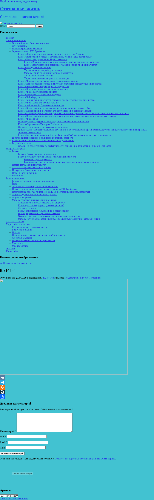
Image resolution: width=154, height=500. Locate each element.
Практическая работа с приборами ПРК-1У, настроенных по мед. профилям (51, 192)
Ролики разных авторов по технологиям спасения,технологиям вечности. (62, 162)
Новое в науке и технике (24, 173)
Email (3, 442)
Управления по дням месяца (38, 75)
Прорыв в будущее (15, 148)
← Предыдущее (8, 263)
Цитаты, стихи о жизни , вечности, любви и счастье (39, 235)
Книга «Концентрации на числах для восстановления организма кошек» (55, 110)
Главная (10, 37)
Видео (15, 151)
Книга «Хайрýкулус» (29, 97)
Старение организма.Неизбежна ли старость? (41, 202)
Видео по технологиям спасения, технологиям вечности (47, 156)
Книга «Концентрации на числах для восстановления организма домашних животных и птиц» (67, 116)
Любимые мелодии (22, 237)
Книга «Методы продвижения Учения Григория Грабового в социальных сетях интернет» (64, 135)
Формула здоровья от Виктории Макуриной (34, 194)
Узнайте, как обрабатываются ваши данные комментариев (85, 458)
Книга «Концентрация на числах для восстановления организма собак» (55, 108)
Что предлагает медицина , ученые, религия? (41, 205)
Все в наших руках (15, 178)
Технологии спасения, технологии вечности (35, 186)
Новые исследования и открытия (29, 165)
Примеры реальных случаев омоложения (39, 213)
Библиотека (18, 175)
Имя (3, 436)
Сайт (2, 447)
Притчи (16, 232)
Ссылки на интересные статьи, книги (31, 167)
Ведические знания (22, 229)
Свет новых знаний (16, 40)
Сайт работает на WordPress (14, 498)
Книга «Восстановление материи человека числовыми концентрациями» (62, 62)
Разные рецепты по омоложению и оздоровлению (43, 210)
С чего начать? (19, 46)
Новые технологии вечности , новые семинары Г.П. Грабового (44, 189)
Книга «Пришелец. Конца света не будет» (39, 94)
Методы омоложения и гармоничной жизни (34, 200)
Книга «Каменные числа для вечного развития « (43, 89)
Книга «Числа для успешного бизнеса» (38, 92)
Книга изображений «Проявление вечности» (41, 105)
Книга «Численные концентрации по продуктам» (43, 86)
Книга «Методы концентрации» (34, 67)
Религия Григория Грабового (27, 48)
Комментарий (8, 431)
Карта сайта (12, 251)
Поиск (3, 26)
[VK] (77, 377)
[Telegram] (77, 382)
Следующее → (24, 263)
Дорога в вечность (27, 208)
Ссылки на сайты (15, 221)
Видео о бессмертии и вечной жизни (37, 154)
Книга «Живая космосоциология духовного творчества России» (51, 54)
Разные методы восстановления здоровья (33, 181)
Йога (14, 183)
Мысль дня (17, 243)
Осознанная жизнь (20, 8)
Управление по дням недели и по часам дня (46, 78)
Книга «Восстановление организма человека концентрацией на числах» (61, 65)
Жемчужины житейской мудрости (29, 227)
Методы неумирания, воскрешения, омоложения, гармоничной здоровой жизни (59, 219)
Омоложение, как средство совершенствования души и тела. (49, 216)
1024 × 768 (48, 277)
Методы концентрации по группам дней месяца (48, 73)
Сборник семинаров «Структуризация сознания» (43, 127)
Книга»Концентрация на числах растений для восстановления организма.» (56, 100)
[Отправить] (77, 396)
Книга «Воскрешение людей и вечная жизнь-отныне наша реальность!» (55, 56)
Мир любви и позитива (18, 224)
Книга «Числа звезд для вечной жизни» (38, 102)
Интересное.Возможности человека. (30, 170)
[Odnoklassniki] (77, 387)
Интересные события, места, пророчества (33, 240)
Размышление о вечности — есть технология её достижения (43, 140)
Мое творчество (20, 246)
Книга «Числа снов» (28, 119)
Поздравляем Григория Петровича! (83, 277)
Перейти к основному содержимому (18, 1)
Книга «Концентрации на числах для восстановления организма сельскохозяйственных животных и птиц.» (73, 113)
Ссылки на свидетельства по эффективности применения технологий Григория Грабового (64, 146)
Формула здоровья (21, 197)
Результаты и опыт (21, 143)
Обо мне (10, 248)
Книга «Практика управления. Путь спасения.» (42, 59)
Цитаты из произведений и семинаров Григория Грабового (42, 137)
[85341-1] (64, 374)
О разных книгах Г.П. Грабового (28, 51)
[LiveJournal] (77, 392)
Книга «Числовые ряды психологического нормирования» (48, 81)
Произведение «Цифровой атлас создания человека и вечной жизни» (53, 121)
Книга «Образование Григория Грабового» (40, 124)
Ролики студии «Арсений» (38, 159)
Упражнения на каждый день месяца (43, 70)
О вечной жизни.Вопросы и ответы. (30, 43)
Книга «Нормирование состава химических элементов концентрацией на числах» (60, 83)
